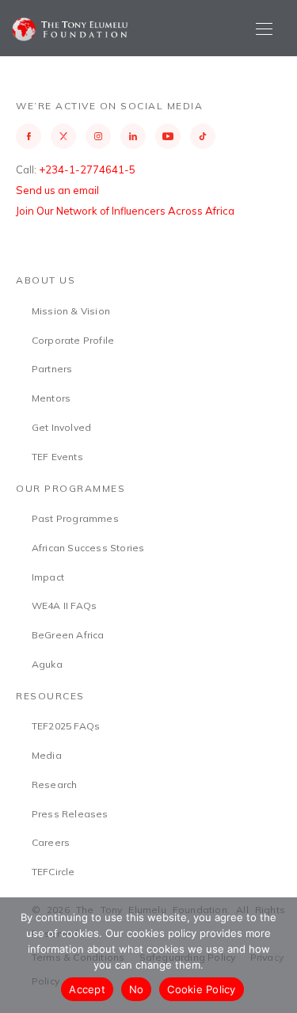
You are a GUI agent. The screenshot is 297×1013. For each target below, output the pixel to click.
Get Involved (61, 427)
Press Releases (70, 814)
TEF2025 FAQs (66, 726)
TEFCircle (53, 872)
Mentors (51, 398)
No (136, 989)
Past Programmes (75, 518)
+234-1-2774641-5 (87, 169)
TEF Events (57, 457)
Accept (87, 989)
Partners (52, 369)
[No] (277, 955)
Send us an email (57, 190)
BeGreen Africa (68, 635)
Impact (48, 577)
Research (55, 784)
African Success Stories (88, 548)
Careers (51, 842)
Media (47, 755)
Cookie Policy (201, 989)
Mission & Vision (71, 311)
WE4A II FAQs (64, 605)
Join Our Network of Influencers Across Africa (125, 210)
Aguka (47, 664)
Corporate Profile (73, 340)
